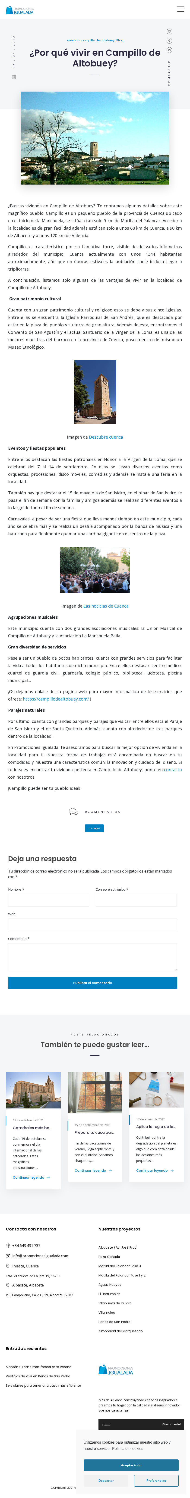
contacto (173, 769)
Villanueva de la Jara (115, 1303)
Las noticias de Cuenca (106, 606)
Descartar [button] (106, 1480)
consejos (94, 828)
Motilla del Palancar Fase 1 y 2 (122, 1275)
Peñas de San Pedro (114, 1321)
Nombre (16, 889)
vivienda (73, 40)
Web (12, 914)
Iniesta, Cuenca (25, 1266)
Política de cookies (127, 1449)
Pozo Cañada (109, 1256)
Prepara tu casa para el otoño (95, 1132)
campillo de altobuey (97, 40)
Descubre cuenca (106, 437)
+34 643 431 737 (26, 1245)
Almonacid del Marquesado (120, 1331)
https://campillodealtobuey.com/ (56, 699)
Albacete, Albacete (28, 1285)
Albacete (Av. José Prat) (118, 1247)
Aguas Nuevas (109, 1284)
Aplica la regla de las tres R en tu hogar (156, 1126)
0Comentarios (103, 812)
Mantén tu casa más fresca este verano (38, 1367)
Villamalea (106, 1312)
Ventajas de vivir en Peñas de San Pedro (38, 1376)
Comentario (18, 938)
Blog (119, 40)
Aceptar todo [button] (131, 1465)
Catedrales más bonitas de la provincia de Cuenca (33, 1128)
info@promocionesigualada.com (40, 1255)
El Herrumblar (109, 1294)
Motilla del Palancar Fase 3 (119, 1266)
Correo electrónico (112, 889)
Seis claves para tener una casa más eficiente (43, 1385)
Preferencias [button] (156, 1480)
